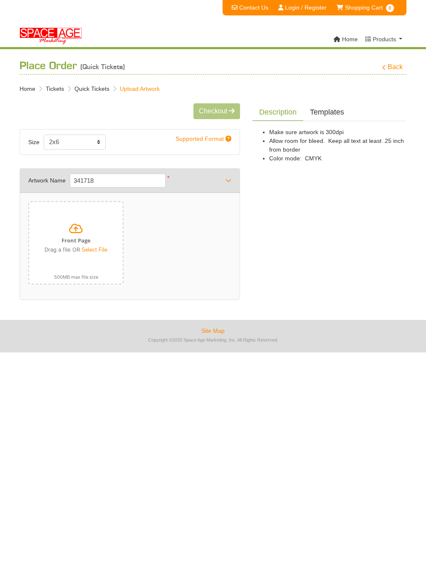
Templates (327, 112)
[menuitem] (345, 39)
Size (34, 142)
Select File (94, 249)
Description (278, 112)
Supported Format (200, 138)
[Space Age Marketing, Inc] (51, 36)
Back (395, 66)
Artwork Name (47, 180)
